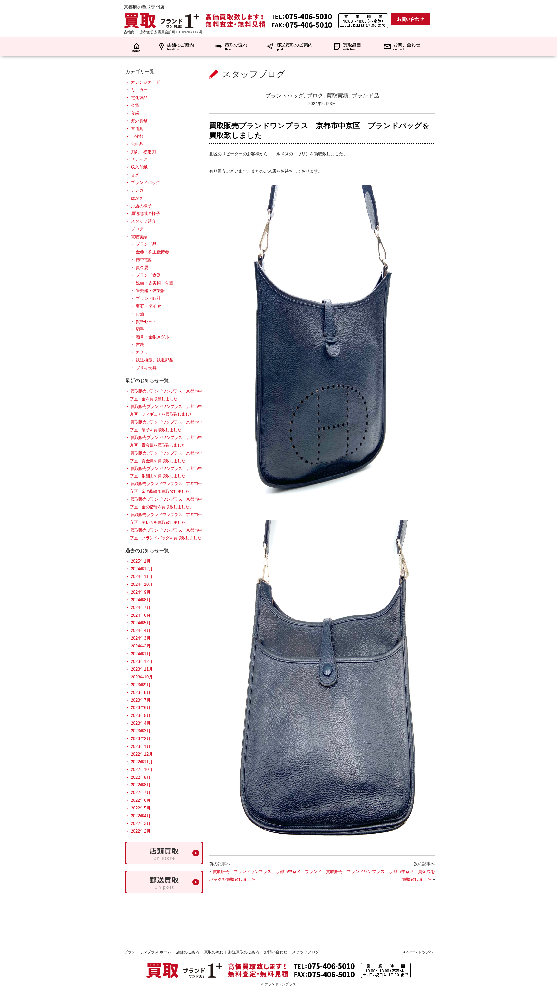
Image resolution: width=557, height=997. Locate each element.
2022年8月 (141, 784)
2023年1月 (141, 746)
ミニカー (139, 89)
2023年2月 (141, 738)
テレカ (137, 190)
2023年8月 (141, 692)
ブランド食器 (148, 275)
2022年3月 (141, 823)
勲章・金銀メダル (152, 336)
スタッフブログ (305, 952)
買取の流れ (213, 952)
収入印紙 (139, 167)
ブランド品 (365, 95)
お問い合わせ (275, 952)
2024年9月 (141, 592)
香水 (135, 174)
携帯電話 (144, 259)
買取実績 (337, 95)
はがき (137, 198)
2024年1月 (141, 653)
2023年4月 (141, 723)
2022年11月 (142, 761)
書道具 (137, 128)
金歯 (135, 113)
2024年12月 (142, 568)
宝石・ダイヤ (148, 306)
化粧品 (137, 144)
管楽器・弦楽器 (150, 290)
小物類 (137, 136)
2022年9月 (141, 777)
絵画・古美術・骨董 (154, 282)
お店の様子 (141, 205)
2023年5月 (141, 715)
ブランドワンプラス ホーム (147, 952)
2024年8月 (141, 599)
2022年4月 (141, 815)
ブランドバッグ (284, 95)
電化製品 (139, 97)
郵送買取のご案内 (243, 952)
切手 (140, 329)
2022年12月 (142, 754)
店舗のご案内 (187, 952)
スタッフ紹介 (143, 221)
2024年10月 (142, 584)
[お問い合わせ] (410, 19)
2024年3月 (141, 638)
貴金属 (142, 267)
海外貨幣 (139, 120)
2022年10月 (142, 769)
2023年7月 (141, 700)
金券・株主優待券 (152, 251)
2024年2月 (141, 646)
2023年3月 (141, 730)
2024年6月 (141, 615)
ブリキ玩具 (146, 367)
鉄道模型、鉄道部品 (154, 360)
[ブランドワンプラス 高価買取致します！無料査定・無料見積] (256, 16)
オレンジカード (145, 82)
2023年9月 (141, 684)
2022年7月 (141, 792)
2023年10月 (142, 677)
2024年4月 (141, 630)
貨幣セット (146, 321)
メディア (139, 159)
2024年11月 (142, 576)
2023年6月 (141, 707)
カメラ (142, 352)
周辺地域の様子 (145, 213)
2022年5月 (141, 808)
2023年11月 (142, 669)
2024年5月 (141, 622)
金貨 (135, 105)
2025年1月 (141, 561)
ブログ (315, 95)
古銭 (140, 344)
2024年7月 (141, 607)
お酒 (140, 313)
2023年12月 (142, 661)
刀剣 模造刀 (143, 151)
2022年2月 (141, 831)
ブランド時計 (148, 298)
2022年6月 (141, 800)
